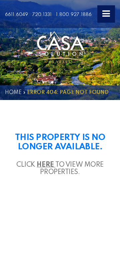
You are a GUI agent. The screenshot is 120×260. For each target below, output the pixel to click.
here (46, 165)
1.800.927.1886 (74, 14)
